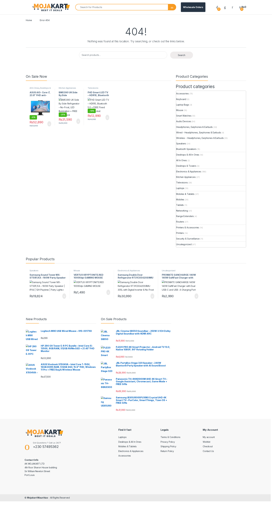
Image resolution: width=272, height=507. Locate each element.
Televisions (93, 88)
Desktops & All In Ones (40, 89)
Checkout (208, 446)
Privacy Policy (168, 441)
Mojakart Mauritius (37, 497)
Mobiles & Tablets (185, 194)
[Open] (28, 7)
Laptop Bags (182, 104)
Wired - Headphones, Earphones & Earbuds (198, 132)
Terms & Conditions (170, 437)
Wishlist (206, 441)
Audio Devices (183, 121)
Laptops (180, 188)
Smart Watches (183, 115)
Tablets (180, 205)
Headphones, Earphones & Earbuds (194, 127)
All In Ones (34, 88)
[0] (217, 7)
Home (29, 20)
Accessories (182, 93)
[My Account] (232, 7)
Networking (182, 210)
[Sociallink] (26, 482)
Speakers (181, 143)
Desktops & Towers (186, 165)
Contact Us (208, 451)
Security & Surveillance (188, 238)
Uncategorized (183, 244)
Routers (180, 221)
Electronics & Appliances (188, 171)
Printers (180, 233)
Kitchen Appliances (67, 88)
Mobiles (180, 199)
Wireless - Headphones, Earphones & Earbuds (200, 138)
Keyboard (181, 99)
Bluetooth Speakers (186, 149)
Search (181, 55)
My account (209, 437)
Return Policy (167, 451)
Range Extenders (185, 216)
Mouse (179, 110)
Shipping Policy (168, 446)
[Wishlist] (225, 7)
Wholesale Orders (193, 7)
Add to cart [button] (49, 124)
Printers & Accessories (187, 227)
